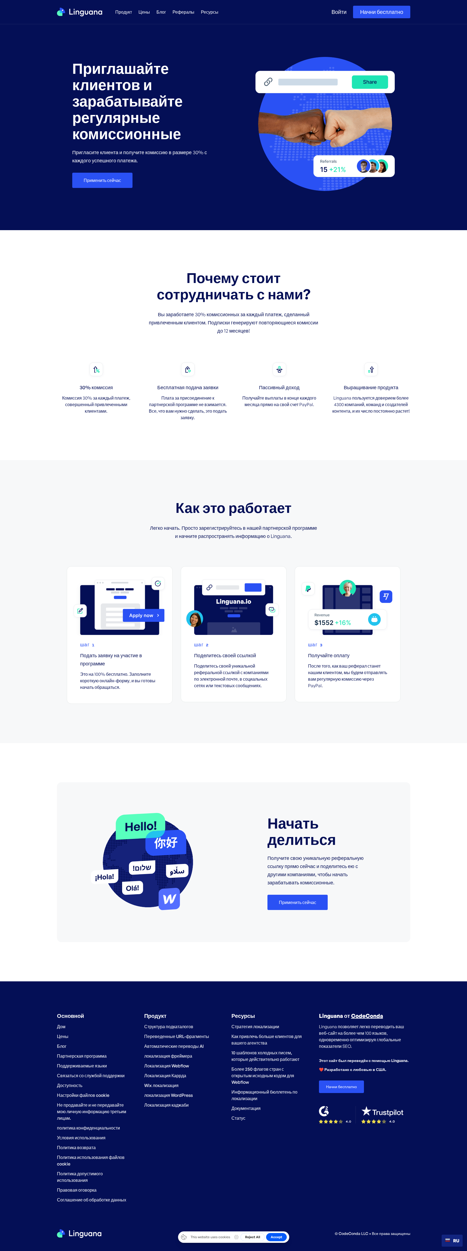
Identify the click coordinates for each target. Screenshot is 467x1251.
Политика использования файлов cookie (91, 1161)
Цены (144, 12)
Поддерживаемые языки (82, 1066)
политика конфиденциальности (88, 1128)
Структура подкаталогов (168, 1026)
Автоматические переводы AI (174, 1046)
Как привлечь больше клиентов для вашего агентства (266, 1040)
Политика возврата (76, 1147)
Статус (238, 1118)
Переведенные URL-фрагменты (176, 1036)
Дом (61, 1026)
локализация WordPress (168, 1095)
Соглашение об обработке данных (91, 1200)
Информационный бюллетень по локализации (264, 1095)
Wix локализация (161, 1085)
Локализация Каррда (165, 1075)
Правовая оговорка (77, 1190)
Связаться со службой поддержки (91, 1075)
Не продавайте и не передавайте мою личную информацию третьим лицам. (91, 1111)
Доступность (69, 1085)
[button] (123, 12)
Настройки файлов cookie (83, 1095)
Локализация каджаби (166, 1105)
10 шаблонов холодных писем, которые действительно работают (265, 1056)
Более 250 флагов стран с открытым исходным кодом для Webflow (262, 1075)
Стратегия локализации (255, 1026)
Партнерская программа (82, 1056)
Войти (339, 12)
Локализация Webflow (166, 1066)
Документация (246, 1108)
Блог (161, 12)
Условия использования (81, 1137)
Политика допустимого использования (80, 1177)
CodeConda (367, 1015)
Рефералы (183, 12)
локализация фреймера (168, 1056)
